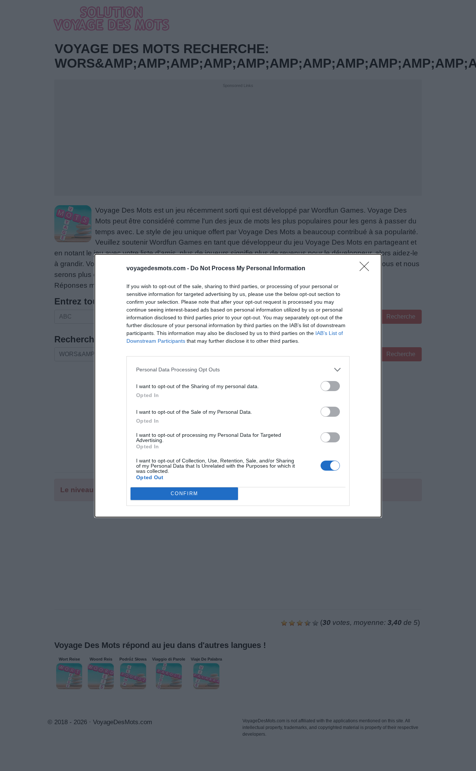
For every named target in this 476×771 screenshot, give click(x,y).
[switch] (330, 386)
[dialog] (238, 385)
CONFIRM (184, 493)
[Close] (367, 269)
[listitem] (238, 370)
